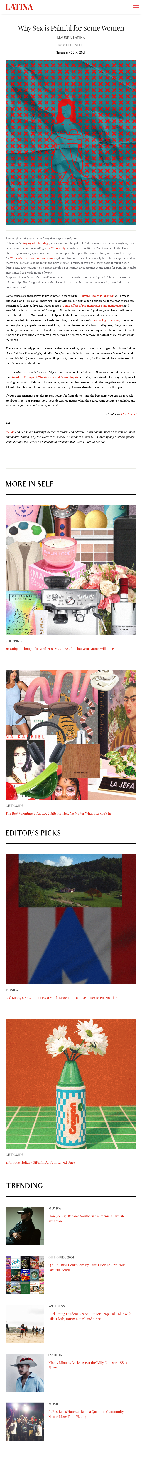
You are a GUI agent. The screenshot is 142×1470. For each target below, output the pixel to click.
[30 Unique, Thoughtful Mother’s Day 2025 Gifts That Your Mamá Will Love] (71, 570)
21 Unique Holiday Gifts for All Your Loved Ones (40, 1162)
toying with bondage (36, 243)
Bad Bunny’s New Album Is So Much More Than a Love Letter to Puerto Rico (61, 997)
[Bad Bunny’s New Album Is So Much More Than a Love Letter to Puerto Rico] (71, 919)
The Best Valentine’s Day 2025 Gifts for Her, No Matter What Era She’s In (58, 813)
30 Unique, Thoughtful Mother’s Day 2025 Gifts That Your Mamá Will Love (60, 648)
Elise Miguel (128, 414)
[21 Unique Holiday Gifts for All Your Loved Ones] (71, 1084)
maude (10, 432)
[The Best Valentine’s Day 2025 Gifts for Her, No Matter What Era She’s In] (71, 735)
